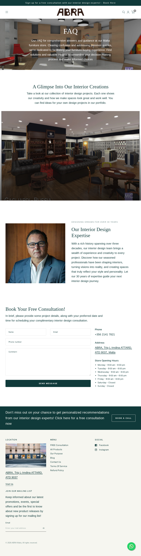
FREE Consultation (59, 445)
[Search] (123, 12)
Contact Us (55, 462)
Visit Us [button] (9, 484)
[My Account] (128, 12)
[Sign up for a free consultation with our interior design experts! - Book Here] (70, 3)
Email (8, 523)
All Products (56, 449)
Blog (52, 457)
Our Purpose (56, 453)
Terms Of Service (58, 466)
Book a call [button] (124, 418)
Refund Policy (57, 470)
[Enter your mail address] (43, 528)
